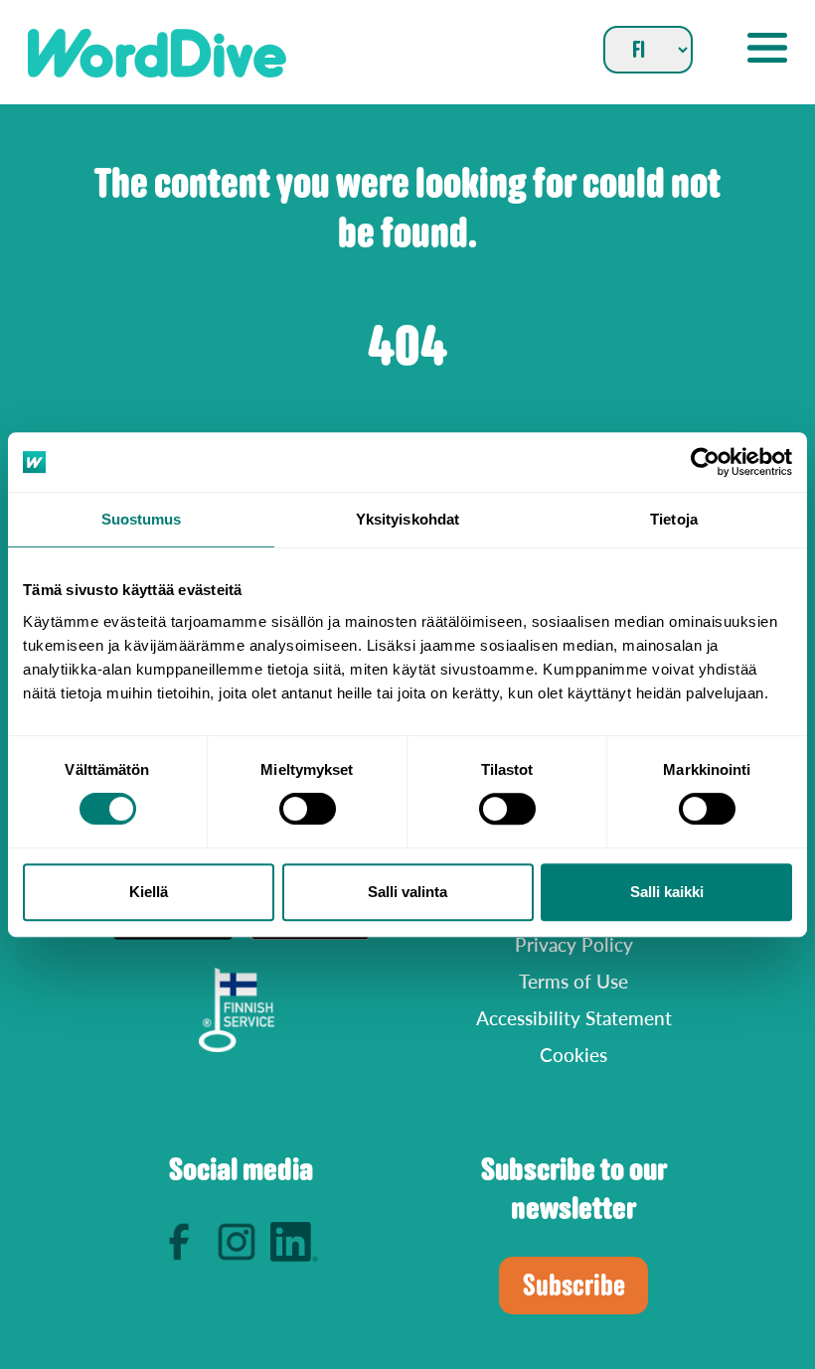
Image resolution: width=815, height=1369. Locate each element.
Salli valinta (407, 891)
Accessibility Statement (574, 1017)
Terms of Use (573, 981)
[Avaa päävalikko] (767, 48)
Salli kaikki (667, 891)
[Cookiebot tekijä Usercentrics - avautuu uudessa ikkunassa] (705, 462)
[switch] (307, 809)
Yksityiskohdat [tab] (407, 519)
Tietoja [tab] (674, 519)
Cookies (573, 1054)
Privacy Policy (574, 944)
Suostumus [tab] (141, 519)
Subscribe (574, 1285)
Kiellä (148, 891)
